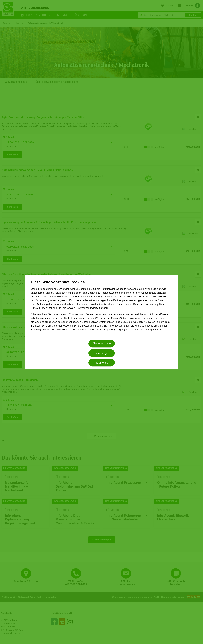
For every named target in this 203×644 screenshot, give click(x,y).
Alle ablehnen (101, 362)
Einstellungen (101, 353)
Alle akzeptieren (101, 343)
